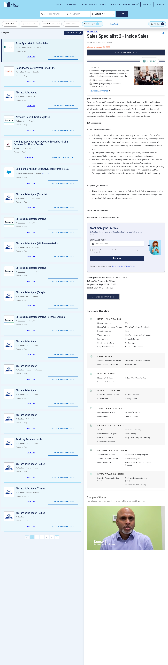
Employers (147, 4)
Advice (103, 4)
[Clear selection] (113, 14)
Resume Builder (89, 4)
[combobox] (54, 14)
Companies (72, 4)
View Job (31, 57)
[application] (126, 528)
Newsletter (129, 4)
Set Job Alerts (72, 33)
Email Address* (98, 240)
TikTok (18, 148)
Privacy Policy (129, 266)
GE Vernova (22, 47)
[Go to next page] (57, 537)
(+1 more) (45, 173)
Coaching (115, 4)
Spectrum (21, 121)
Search (121, 14)
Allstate (21, 97)
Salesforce (22, 173)
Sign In (160, 4)
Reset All (114, 24)
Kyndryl (21, 72)
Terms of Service (117, 266)
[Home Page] (11, 5)
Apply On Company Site (63, 57)
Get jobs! (117, 258)
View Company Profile (99, 91)
